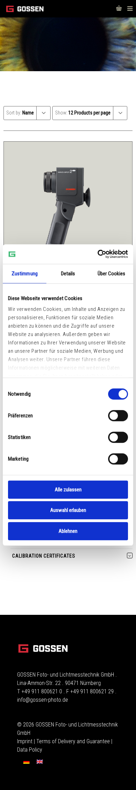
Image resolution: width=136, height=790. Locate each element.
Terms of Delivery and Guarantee (73, 741)
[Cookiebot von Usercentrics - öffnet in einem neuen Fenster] (98, 254)
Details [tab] (68, 273)
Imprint (24, 741)
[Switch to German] (26, 761)
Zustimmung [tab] (25, 273)
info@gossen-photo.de (42, 699)
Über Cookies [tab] (111, 273)
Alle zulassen (68, 489)
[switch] (118, 415)
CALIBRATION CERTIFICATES (43, 556)
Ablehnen (68, 531)
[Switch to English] (39, 761)
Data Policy (29, 749)
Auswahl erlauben (68, 510)
